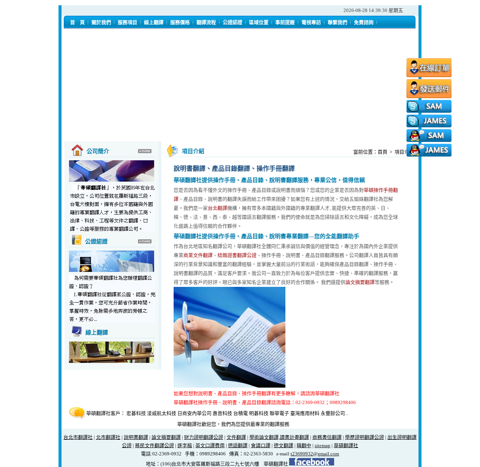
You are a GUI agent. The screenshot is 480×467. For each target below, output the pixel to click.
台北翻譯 (217, 208)
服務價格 (180, 22)
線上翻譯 (154, 22)
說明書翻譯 (136, 437)
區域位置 (258, 22)
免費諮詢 (364, 22)
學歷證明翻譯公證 (364, 437)
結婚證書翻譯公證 (237, 255)
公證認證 (232, 22)
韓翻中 (304, 445)
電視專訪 (311, 22)
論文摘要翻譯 (360, 282)
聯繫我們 (337, 22)
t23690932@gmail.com (315, 454)
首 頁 (77, 22)
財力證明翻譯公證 (203, 437)
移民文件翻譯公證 (154, 445)
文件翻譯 (236, 437)
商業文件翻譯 (198, 255)
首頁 (382, 152)
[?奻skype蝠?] (429, 111)
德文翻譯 (283, 445)
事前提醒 (285, 22)
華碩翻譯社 (346, 445)
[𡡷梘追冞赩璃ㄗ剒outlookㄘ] (429, 96)
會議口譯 (260, 445)
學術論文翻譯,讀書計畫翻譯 (279, 437)
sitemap (322, 445)
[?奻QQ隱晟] (429, 140)
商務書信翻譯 (327, 437)
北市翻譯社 (108, 437)
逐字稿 (184, 445)
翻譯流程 (206, 22)
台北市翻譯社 (78, 437)
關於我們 (101, 22)
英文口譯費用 (210, 445)
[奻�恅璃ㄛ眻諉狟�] (429, 75)
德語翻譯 (238, 445)
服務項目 (127, 22)
